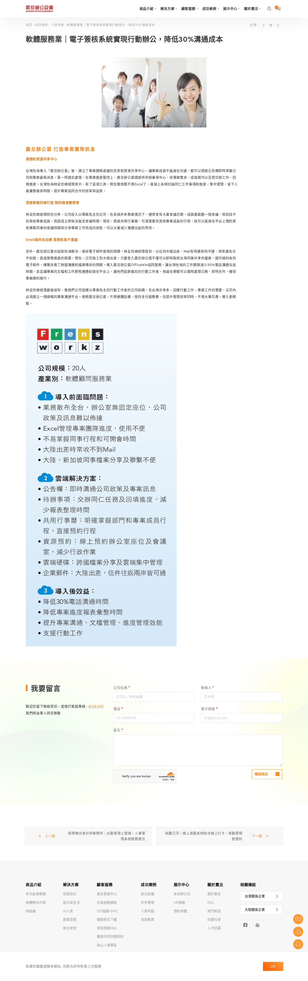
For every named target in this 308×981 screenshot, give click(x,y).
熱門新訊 (214, 911)
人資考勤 (57, 25)
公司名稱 (121, 688)
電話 (118, 709)
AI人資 (68, 911)
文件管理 (147, 902)
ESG (210, 902)
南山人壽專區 (107, 945)
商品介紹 (147, 9)
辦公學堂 (69, 928)
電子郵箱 (209, 709)
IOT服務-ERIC (107, 911)
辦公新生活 (71, 902)
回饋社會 (214, 919)
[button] (261, 896)
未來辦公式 (182, 894)
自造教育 (147, 919)
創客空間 (69, 919)
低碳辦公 (69, 894)
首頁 (29, 25)
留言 (118, 730)
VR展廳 (179, 902)
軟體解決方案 (36, 902)
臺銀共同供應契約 (110, 936)
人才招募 (214, 928)
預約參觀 (180, 911)
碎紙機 (31, 911)
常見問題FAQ (106, 928)
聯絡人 (207, 688)
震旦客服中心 (107, 894)
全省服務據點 (107, 902)
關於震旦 (214, 894)
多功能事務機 (36, 894)
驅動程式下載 (107, 919)
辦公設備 (147, 894)
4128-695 (96, 706)
